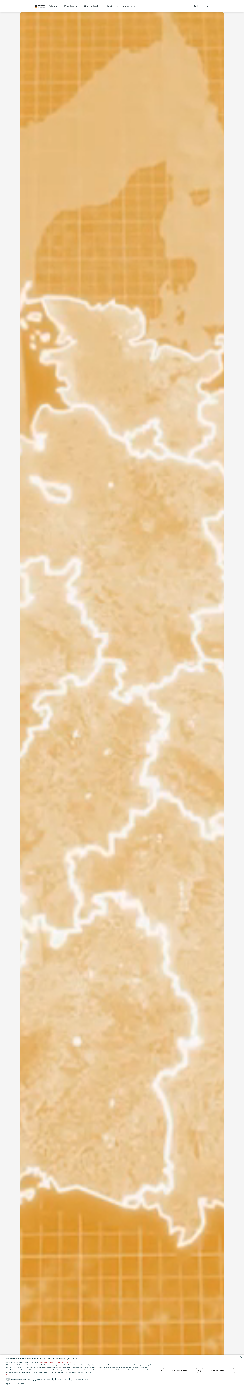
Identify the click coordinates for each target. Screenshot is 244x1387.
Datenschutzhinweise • (49, 1362)
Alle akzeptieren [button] (179, 1371)
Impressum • (62, 1362)
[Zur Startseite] (40, 6)
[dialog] (122, 1371)
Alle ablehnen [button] (217, 1371)
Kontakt (70, 1362)
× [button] (241, 1357)
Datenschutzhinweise (14, 1375)
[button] (81, 1383)
